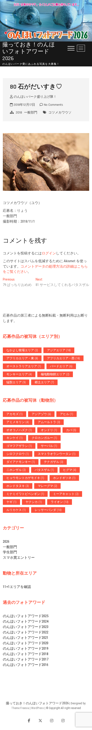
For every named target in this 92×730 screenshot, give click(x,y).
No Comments (53, 105)
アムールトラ (49, 422)
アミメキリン (17, 422)
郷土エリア (44, 382)
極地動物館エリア (55, 374)
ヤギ (11, 502)
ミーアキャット (66, 494)
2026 (6, 541)
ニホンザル (16, 470)
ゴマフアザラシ (19, 446)
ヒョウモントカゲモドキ (25, 478)
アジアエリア (59, 350)
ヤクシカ (33, 502)
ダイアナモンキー (20, 462)
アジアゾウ (41, 414)
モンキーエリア (19, 374)
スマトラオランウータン (56, 454)
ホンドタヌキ (17, 486)
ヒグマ (69, 470)
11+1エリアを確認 (17, 587)
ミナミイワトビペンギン (25, 494)
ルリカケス (16, 510)
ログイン (49, 253)
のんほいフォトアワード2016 (25, 665)
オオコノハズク (19, 430)
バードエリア (61, 366)
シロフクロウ (17, 454)
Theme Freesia (20, 708)
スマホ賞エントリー (19, 557)
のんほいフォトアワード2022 (25, 632)
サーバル (49, 446)
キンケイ (14, 438)
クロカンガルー (44, 438)
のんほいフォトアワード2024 (25, 621)
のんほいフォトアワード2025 (25, 616)
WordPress (37, 708)
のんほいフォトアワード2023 (25, 627)
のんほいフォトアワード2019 (25, 648)
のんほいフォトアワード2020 (25, 643)
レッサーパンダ (48, 510)
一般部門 (30, 112)
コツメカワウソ (59, 112)
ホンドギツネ (64, 478)
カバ (71, 430)
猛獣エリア (16, 382)
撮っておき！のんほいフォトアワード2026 (28, 51)
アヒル (66, 414)
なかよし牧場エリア (22, 350)
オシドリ (49, 430)
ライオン (59, 502)
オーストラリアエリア (23, 366)
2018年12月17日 (24, 105)
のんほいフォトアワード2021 (25, 638)
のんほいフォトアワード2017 (25, 659)
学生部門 (10, 552)
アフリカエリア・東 (22, 358)
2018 (19, 112)
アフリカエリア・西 (63, 358)
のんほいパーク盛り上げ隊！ (35, 97)
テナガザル (53, 462)
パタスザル (44, 470)
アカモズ (14, 414)
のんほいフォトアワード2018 (25, 654)
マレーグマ (47, 486)
